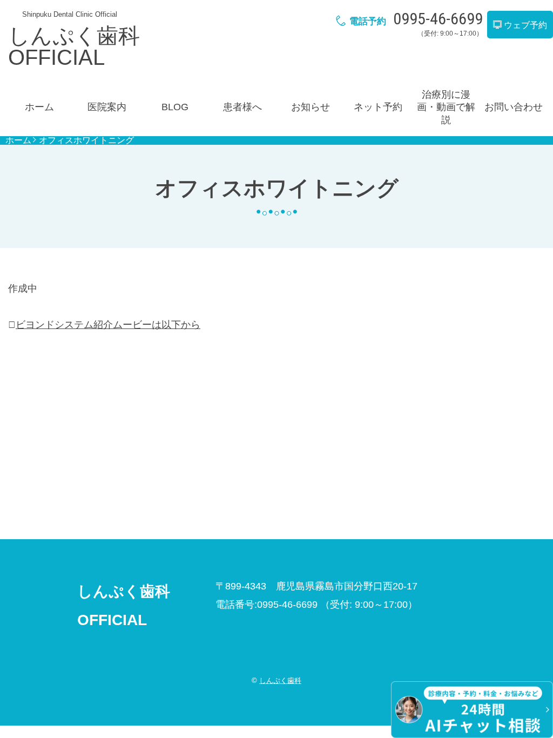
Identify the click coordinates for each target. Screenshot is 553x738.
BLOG (174, 107)
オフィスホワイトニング (86, 140)
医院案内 (106, 107)
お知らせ (310, 107)
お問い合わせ (513, 107)
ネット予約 (378, 107)
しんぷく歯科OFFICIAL (74, 46)
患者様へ (242, 107)
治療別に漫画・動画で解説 (446, 107)
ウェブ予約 (524, 25)
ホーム (39, 107)
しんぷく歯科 (280, 680)
